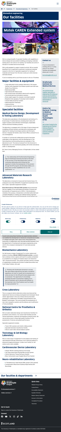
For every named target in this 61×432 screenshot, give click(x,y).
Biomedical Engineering (21, 8)
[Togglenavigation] (57, 3)
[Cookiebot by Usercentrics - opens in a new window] (52, 199)
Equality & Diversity (36, 392)
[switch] (23, 221)
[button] (30, 375)
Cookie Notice (35, 387)
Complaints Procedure (37, 401)
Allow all (50, 231)
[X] (11, 416)
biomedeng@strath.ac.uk (50, 75)
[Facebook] (3, 416)
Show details (53, 227)
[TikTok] (19, 416)
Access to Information (37, 398)
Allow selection (31, 231)
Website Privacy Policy (37, 384)
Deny (11, 231)
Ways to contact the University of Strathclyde (12, 410)
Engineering (9, 8)
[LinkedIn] (22, 416)
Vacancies (34, 403)
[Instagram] (15, 416)
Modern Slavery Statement (38, 395)
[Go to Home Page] (1, 8)
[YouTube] (7, 416)
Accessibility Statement (37, 390)
